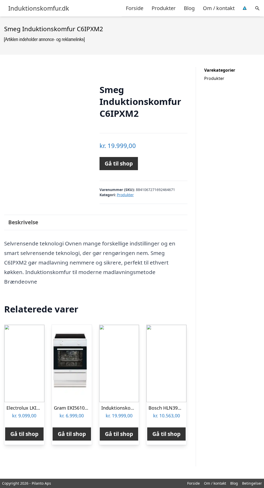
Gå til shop (119, 163)
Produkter (164, 8)
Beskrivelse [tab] (23, 222)
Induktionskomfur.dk (38, 8)
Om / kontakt (219, 8)
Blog (189, 8)
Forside (134, 8)
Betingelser (252, 483)
